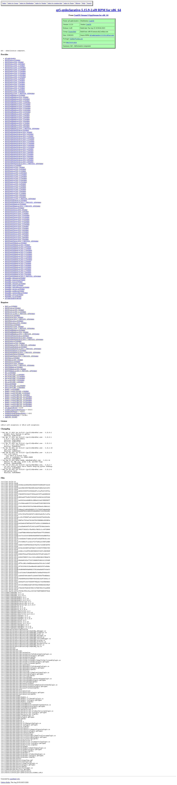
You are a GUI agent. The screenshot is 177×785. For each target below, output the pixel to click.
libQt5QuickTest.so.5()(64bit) (14, 208)
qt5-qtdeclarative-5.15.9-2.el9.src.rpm (102, 35)
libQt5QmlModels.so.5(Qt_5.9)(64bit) (17, 127)
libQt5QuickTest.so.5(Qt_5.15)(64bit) (17, 224)
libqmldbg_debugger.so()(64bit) (15, 278)
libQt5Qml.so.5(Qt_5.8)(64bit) (15, 90)
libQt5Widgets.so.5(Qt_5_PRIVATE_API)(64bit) (21, 371)
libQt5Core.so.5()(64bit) (13, 308)
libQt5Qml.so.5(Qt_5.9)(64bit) (15, 92)
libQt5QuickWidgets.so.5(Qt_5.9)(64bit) (18, 274)
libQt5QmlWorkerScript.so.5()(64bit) (17, 130)
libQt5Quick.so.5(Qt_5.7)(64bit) (15, 193)
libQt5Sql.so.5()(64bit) (12, 358)
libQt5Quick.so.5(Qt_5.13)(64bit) (16, 178)
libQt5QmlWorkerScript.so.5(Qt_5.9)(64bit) (19, 162)
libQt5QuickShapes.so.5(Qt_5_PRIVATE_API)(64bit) (22, 206)
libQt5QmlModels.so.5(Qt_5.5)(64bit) (17, 119)
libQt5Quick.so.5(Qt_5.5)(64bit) (15, 189)
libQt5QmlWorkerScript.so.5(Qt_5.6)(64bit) (19, 156)
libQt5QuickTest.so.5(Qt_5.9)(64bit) (17, 239)
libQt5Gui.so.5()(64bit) (12, 315)
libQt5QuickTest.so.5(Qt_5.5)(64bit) (17, 232)
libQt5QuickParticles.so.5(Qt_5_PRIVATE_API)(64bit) (23, 202)
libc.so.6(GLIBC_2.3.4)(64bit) (15, 378)
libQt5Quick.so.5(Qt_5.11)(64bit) (16, 175)
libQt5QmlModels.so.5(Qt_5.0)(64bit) (17, 99)
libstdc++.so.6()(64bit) (12, 389)
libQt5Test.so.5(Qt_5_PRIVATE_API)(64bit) (19, 365)
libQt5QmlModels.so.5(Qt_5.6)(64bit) (17, 121)
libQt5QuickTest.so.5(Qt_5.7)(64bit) (17, 236)
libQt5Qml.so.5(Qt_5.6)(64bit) (15, 86)
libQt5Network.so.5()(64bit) (14, 321)
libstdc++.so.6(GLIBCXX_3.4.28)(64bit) (18, 404)
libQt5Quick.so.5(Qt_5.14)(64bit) (16, 180)
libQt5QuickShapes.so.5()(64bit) (15, 204)
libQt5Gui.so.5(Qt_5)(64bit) (14, 317)
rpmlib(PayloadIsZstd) (12, 415)
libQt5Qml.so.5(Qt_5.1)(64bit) (15, 66)
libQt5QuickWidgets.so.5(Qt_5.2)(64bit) (18, 261)
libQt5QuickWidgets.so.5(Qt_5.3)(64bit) (18, 263)
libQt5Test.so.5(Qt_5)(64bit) (14, 363)
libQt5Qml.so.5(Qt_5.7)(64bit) (15, 88)
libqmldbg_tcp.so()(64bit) (13, 296)
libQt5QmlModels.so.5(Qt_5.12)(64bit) (17, 106)
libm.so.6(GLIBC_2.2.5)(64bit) (15, 386)
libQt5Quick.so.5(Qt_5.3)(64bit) (15, 186)
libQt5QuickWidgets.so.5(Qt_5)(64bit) (17, 245)
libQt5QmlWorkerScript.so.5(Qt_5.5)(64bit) (19, 154)
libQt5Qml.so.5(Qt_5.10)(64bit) (15, 68)
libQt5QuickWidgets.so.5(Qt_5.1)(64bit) (18, 248)
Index (4, 3)
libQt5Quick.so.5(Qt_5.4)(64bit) (15, 188)
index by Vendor (40, 3)
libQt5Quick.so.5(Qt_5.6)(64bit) (15, 191)
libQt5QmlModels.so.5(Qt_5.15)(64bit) (17, 112)
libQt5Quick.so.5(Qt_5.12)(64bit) (16, 176)
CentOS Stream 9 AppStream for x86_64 (91, 15)
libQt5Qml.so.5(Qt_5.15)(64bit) (15, 77)
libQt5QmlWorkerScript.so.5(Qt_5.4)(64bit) (19, 152)
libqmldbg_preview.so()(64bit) (15, 289)
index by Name (69, 3)
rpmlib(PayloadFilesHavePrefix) (15, 413)
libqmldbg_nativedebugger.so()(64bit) (17, 287)
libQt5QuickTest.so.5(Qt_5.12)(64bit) (17, 219)
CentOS (91, 21)
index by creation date (55, 3)
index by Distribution (27, 3)
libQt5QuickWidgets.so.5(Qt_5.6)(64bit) (18, 269)
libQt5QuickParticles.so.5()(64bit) (16, 200)
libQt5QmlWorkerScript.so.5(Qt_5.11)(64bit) (19, 140)
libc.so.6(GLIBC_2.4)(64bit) (14, 382)
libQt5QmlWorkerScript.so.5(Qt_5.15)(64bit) (19, 147)
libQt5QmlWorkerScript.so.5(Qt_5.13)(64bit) (19, 143)
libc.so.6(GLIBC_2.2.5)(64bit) (15, 376)
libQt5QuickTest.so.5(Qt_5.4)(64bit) (17, 230)
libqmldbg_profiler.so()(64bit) (14, 291)
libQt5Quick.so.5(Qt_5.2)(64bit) (15, 184)
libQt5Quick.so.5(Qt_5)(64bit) (15, 167)
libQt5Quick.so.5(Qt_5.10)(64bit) (16, 173)
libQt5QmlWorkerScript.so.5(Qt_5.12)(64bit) (19, 141)
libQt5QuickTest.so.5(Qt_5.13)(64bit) (17, 221)
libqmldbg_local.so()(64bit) (14, 282)
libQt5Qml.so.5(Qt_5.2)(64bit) (15, 79)
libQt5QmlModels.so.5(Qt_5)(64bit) (16, 97)
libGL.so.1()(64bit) (11, 306)
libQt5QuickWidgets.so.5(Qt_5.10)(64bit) (18, 250)
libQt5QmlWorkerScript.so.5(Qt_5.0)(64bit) (19, 134)
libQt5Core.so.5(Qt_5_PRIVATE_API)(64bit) (20, 314)
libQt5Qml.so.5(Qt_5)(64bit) (14, 62)
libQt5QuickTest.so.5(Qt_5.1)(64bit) (17, 213)
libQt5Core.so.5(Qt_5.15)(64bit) (15, 312)
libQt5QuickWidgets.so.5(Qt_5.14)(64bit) (18, 258)
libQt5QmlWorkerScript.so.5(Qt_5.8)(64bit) (19, 160)
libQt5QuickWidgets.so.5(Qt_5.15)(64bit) (18, 260)
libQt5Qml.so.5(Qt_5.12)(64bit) (15, 71)
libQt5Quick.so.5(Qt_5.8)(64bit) (15, 195)
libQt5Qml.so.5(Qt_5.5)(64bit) (15, 84)
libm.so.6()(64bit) (10, 384)
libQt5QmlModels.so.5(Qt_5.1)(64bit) (17, 101)
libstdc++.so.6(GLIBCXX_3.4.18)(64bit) (18, 398)
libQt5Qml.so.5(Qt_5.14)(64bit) (15, 75)
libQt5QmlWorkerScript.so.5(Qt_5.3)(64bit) (19, 151)
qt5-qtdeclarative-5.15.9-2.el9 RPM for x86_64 (88, 10)
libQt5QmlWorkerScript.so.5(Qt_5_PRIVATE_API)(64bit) (24, 164)
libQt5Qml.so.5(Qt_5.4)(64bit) (15, 82)
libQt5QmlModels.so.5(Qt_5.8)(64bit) (17, 125)
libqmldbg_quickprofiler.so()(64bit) (16, 293)
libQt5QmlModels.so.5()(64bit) (15, 95)
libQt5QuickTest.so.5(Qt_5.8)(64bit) (17, 237)
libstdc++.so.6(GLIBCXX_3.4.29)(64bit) (18, 406)
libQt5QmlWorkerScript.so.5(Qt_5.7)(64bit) (19, 158)
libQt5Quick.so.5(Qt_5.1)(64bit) (15, 171)
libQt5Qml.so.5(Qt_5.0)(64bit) (15, 64)
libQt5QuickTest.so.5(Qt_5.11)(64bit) (17, 217)
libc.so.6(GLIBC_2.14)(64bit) (14, 374)
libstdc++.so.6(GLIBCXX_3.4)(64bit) (17, 395)
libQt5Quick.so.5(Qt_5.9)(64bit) (15, 197)
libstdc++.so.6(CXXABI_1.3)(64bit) (17, 391)
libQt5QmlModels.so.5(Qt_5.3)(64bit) (17, 116)
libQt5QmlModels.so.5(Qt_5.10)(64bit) (17, 103)
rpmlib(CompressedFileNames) (15, 410)
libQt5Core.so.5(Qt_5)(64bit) (14, 310)
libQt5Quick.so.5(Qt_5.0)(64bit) (15, 169)
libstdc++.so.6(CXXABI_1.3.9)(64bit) (17, 393)
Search (89, 3)
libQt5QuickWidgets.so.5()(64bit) (16, 243)
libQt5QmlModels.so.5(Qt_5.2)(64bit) (17, 114)
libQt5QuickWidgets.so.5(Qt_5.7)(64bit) (18, 271)
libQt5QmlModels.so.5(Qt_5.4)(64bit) (17, 117)
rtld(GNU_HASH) (11, 417)
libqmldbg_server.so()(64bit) (14, 295)
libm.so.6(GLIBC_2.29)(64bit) (15, 387)
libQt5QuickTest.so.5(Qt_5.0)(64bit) (17, 212)
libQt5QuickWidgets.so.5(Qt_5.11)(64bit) (18, 252)
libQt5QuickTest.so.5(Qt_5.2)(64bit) (17, 226)
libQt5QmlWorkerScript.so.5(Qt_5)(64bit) (18, 132)
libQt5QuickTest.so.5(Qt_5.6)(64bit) (17, 234)
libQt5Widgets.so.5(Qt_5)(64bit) (15, 369)
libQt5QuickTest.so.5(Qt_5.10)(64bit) (17, 215)
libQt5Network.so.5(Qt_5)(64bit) (15, 323)
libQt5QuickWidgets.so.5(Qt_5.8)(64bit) (18, 272)
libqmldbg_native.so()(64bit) (14, 285)
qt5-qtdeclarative (10, 58)
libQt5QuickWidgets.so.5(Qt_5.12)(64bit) (18, 254)
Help (83, 3)
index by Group (13, 3)
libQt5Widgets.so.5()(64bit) (14, 367)
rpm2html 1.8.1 (15, 779)
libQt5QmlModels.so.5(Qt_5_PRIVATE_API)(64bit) (22, 128)
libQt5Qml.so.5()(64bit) (12, 60)
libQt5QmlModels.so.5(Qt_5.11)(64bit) (17, 104)
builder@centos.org (76, 39)
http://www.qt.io (71, 42)
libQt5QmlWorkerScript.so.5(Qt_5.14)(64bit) (19, 145)
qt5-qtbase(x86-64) (11, 408)
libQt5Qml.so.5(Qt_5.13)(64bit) (15, 73)
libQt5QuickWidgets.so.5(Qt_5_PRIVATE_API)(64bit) (23, 276)
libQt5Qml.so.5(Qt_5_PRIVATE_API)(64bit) (20, 93)
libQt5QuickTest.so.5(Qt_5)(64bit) (16, 210)
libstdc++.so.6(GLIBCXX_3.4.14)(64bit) (18, 397)
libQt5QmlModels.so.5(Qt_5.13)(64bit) (17, 108)
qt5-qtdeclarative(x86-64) (13, 298)
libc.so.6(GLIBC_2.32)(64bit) (14, 380)
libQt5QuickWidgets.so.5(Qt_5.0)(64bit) (18, 247)
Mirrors (77, 3)
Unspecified (72, 32)
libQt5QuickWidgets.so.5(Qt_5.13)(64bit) (18, 256)
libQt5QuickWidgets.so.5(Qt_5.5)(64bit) (18, 267)
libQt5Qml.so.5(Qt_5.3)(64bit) (15, 80)
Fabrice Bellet (5, 782)
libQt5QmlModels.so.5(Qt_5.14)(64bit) (17, 110)
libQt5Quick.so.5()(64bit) (13, 165)
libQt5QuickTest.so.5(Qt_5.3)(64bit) (17, 228)
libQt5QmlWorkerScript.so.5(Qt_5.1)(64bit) (19, 136)
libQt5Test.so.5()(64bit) (12, 362)
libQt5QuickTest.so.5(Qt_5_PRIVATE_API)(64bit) (21, 241)
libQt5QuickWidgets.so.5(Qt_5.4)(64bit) (18, 265)
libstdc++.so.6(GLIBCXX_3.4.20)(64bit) (18, 400)
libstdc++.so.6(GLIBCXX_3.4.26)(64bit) (18, 402)
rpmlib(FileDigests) (11, 411)
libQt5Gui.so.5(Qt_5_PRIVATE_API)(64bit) (19, 319)
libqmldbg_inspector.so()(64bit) (15, 280)
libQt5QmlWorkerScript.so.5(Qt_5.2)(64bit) (19, 149)
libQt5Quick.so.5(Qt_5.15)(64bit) (16, 182)
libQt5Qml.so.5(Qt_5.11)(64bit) (15, 69)
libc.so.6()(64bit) (10, 373)
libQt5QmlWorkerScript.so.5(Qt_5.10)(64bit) (19, 138)
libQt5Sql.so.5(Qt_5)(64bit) (14, 360)
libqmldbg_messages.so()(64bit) (15, 284)
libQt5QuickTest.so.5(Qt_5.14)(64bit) (17, 223)
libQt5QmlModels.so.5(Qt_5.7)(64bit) (17, 123)
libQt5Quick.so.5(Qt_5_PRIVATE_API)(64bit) (20, 199)
